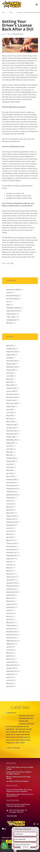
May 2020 (9, 470)
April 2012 (9, 686)
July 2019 (9, 501)
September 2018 (12, 522)
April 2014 (9, 619)
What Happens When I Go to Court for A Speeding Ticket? (19, 795)
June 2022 (10, 412)
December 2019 (11, 485)
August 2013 (10, 644)
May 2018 (9, 534)
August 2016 (10, 595)
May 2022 (9, 415)
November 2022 (11, 397)
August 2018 (10, 525)
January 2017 (11, 580)
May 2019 (9, 507)
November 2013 (11, 634)
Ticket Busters (12, 5)
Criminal (9, 292)
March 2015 (10, 601)
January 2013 (11, 662)
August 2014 (10, 607)
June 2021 (10, 449)
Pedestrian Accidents (13, 308)
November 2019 (11, 488)
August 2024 (10, 355)
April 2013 (9, 656)
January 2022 (11, 428)
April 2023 (9, 382)
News (8, 304)
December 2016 (11, 583)
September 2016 (12, 592)
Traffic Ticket (10, 317)
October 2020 (11, 458)
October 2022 (11, 400)
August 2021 (10, 443)
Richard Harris (18, 34)
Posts (11, 12)
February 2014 (11, 625)
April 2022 (9, 418)
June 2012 (10, 680)
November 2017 (11, 552)
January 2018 (11, 546)
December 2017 (11, 549)
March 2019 (10, 513)
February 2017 (11, 577)
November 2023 (11, 361)
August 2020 (10, 461)
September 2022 (12, 403)
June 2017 (10, 565)
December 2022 (11, 394)
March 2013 (10, 659)
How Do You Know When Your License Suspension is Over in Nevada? (19, 790)
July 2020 (9, 464)
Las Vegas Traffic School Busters (17, 781)
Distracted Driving (12, 295)
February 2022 (11, 425)
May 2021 (9, 452)
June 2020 (10, 467)
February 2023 (11, 388)
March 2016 (10, 598)
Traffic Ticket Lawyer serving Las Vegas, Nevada (19, 768)
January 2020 (11, 482)
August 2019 (10, 498)
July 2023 (9, 373)
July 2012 (9, 677)
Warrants (9, 323)
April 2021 (9, 455)
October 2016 (11, 589)
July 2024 (9, 358)
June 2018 (10, 531)
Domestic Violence (12, 298)
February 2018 (11, 543)
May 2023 (9, 379)
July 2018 (9, 528)
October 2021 (11, 437)
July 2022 (9, 409)
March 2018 (10, 540)
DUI (12, 263)
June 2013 (10, 650)
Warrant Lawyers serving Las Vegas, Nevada (18, 777)
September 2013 (12, 641)
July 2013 (9, 647)
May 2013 (9, 653)
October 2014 (11, 604)
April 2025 (9, 345)
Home (3, 12)
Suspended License (13, 311)
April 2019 (9, 510)
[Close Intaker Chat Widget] (37, 824)
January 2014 (11, 628)
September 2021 (12, 440)
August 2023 (10, 370)
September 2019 (12, 495)
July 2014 (9, 610)
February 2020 (11, 479)
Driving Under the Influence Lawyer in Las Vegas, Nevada (19, 773)
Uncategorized (11, 320)
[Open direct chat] (34, 824)
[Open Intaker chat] (15, 851)
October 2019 (11, 491)
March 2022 (10, 421)
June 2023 (10, 376)
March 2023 (10, 385)
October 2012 (11, 668)
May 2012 (9, 683)
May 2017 (9, 568)
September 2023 (12, 367)
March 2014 (10, 622)
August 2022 (10, 406)
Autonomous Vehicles (13, 289)
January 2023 (11, 391)
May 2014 (9, 616)
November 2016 (11, 586)
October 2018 (11, 519)
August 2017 (10, 558)
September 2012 (12, 671)
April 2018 (9, 537)
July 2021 (9, 446)
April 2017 (9, 571)
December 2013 (11, 631)
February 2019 (11, 516)
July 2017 (9, 561)
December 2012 (11, 665)
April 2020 (9, 473)
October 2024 (11, 348)
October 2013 (11, 638)
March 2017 (10, 574)
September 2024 (12, 351)
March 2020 (10, 476)
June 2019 (10, 504)
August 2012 (10, 674)
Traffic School (11, 314)
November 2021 (11, 434)
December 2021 (11, 431)
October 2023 (11, 364)
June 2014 (10, 613)
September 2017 (12, 555)
